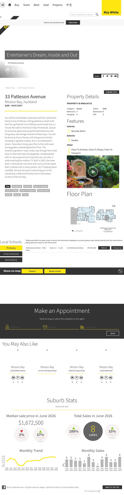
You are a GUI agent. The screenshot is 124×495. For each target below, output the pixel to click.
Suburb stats (111, 92)
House (25, 195)
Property (32, 271)
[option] (62, 58)
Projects (57, 5)
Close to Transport (28, 190)
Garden (8, 195)
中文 (69, 5)
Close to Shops (11, 190)
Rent (36, 5)
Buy (17, 5)
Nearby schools (55, 271)
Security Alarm (43, 190)
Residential (17, 186)
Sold (46, 5)
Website (104, 248)
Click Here (73, 22)
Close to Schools (40, 186)
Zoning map (117, 248)
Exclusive (27, 186)
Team (26, 5)
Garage (17, 195)
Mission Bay (10, 88)
